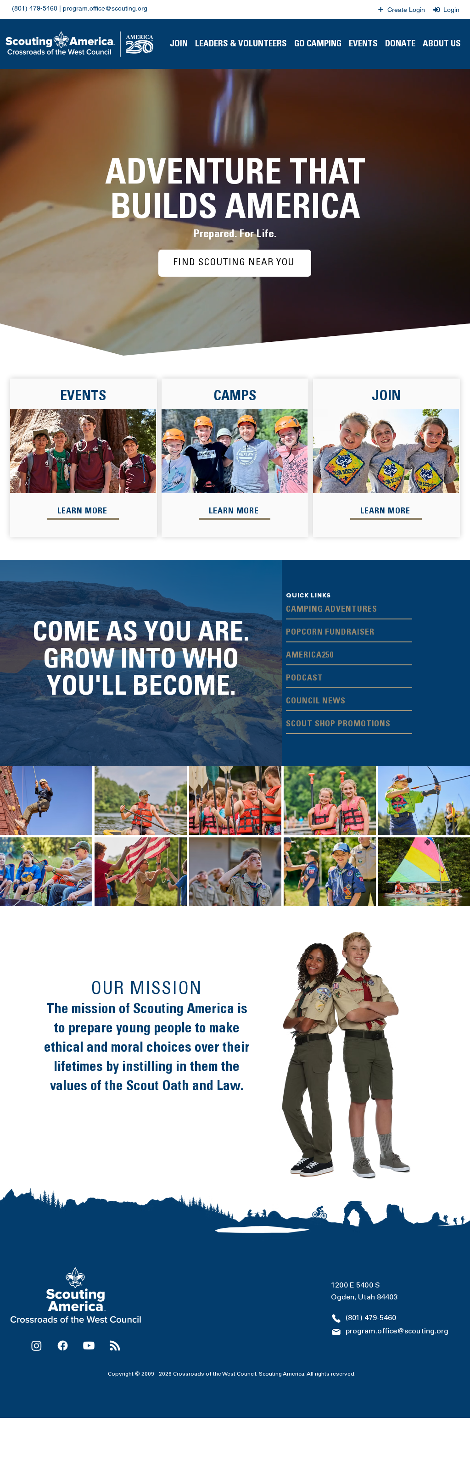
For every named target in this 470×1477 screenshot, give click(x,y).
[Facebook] (62, 1345)
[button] (241, 44)
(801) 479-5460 (34, 8)
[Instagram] (36, 1345)
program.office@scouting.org (105, 8)
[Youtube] (88, 1345)
